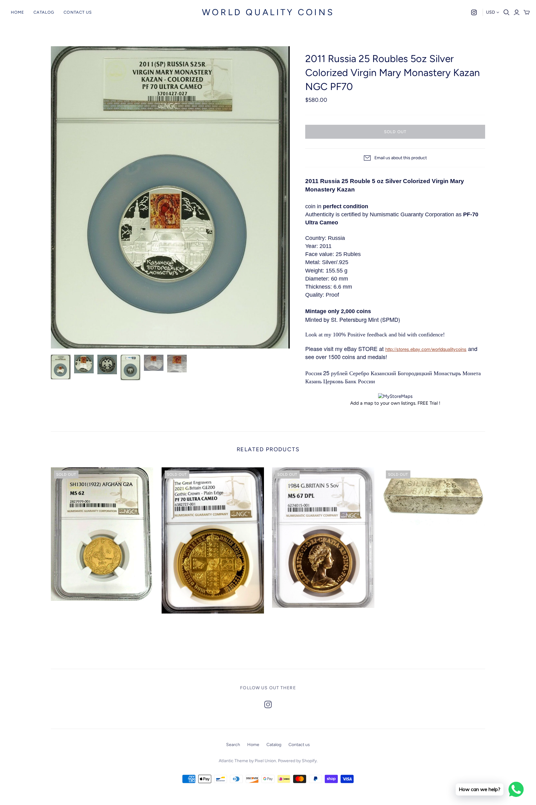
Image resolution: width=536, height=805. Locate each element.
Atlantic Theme (233, 760)
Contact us (78, 12)
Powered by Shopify (297, 760)
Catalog (44, 12)
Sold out (395, 131)
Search (233, 744)
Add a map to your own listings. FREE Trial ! (395, 403)
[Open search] (506, 12)
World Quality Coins (268, 12)
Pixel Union (265, 760)
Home (17, 12)
